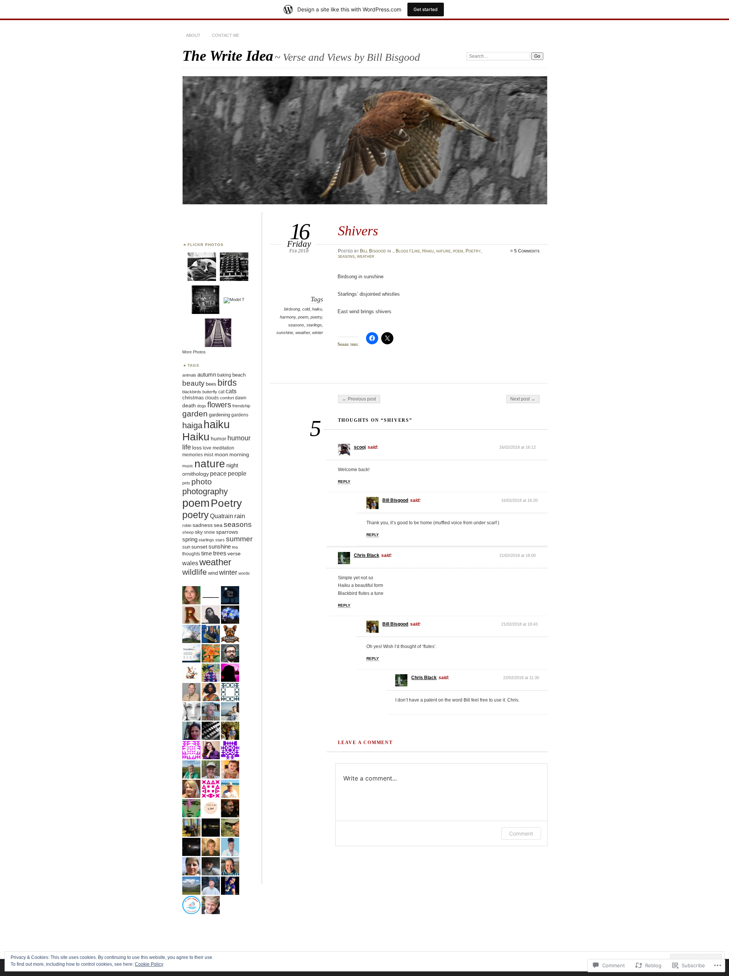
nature (443, 251)
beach (239, 375)
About (193, 35)
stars (220, 540)
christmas (193, 397)
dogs (201, 406)
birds (227, 383)
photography (205, 491)
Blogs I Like (408, 251)
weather (365, 256)
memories (192, 454)
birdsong (292, 309)
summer (239, 539)
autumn (206, 374)
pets (186, 483)
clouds (212, 397)
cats (231, 391)
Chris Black (366, 555)
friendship (241, 406)
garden (195, 413)
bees (211, 384)
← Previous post (359, 399)
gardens (239, 414)
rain (239, 516)
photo (201, 481)
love (207, 448)
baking (224, 375)
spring (189, 539)
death (189, 405)
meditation (223, 447)
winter (317, 332)
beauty (193, 383)
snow (209, 532)
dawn (240, 397)
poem (458, 251)
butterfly (209, 391)
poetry (316, 317)
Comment (521, 833)
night (232, 465)
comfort (227, 398)
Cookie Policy (149, 964)
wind (213, 573)
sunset (199, 547)
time (206, 553)
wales (190, 563)
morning (239, 454)
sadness (203, 525)
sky (199, 532)
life (186, 447)
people (237, 473)
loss (197, 448)
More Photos (194, 352)
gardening (219, 415)
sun (186, 547)
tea (235, 547)
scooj (360, 447)
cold (306, 309)
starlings (314, 325)
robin (186, 525)
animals (189, 375)
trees (219, 553)
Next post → (522, 399)
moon (221, 454)
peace (218, 473)
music (187, 466)
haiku (317, 309)
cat (221, 391)
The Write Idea (227, 55)
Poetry (473, 251)
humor (218, 438)
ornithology (195, 474)
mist (208, 454)
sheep (188, 532)
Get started (425, 9)
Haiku (428, 251)
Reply (344, 481)
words (244, 573)
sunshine (284, 332)
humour (239, 438)
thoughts (191, 554)
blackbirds (191, 391)
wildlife (194, 572)
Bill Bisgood (373, 251)
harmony (288, 317)
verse (234, 554)
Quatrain (221, 515)
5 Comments (527, 251)
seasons (346, 256)
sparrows (227, 532)
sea (218, 525)
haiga (192, 425)
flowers (219, 404)
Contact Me (225, 35)
